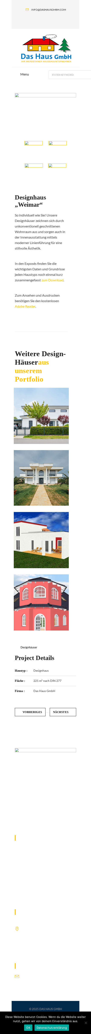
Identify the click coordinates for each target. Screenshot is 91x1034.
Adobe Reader (25, 306)
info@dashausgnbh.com (38, 975)
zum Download (52, 280)
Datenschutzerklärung (52, 1027)
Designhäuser (29, 647)
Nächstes (61, 712)
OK (28, 1027)
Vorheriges (32, 712)
